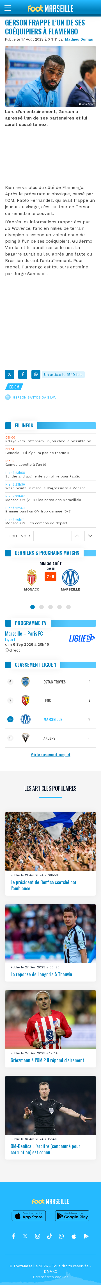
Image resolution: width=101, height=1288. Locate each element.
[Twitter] (9, 374)
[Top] (86, 1275)
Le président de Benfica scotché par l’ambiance (44, 885)
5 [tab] (68, 607)
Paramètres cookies (50, 1277)
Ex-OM (14, 387)
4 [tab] (59, 607)
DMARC (50, 1271)
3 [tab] (50, 607)
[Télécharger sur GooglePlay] (72, 1221)
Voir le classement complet (50, 754)
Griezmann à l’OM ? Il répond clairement (47, 1060)
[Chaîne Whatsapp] (61, 1236)
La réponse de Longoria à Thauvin (41, 974)
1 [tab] (32, 607)
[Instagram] (37, 1236)
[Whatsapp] (35, 374)
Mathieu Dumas (79, 39)
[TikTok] (49, 1236)
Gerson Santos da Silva (34, 397)
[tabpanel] (50, 580)
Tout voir (19, 536)
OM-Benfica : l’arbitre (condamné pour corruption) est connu (45, 1149)
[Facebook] (22, 374)
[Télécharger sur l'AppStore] (29, 1221)
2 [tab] (41, 607)
